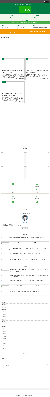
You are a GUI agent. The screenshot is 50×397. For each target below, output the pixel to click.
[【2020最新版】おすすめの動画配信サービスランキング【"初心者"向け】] (13, 158)
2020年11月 (3, 309)
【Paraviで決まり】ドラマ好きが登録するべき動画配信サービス (12, 31)
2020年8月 (3, 316)
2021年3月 (3, 304)
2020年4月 (3, 326)
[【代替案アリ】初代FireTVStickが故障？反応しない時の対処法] (37, 158)
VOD (3, 361)
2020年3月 (3, 329)
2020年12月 (3, 307)
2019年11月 (3, 338)
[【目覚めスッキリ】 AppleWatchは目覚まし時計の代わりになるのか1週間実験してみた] (37, 172)
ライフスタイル (5, 356)
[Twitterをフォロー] (24, 228)
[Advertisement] (25, 47)
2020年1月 (3, 333)
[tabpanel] (9, 26)
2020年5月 (3, 324)
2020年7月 (3, 319)
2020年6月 (3, 321)
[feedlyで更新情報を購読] (26, 228)
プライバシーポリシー (13, 393)
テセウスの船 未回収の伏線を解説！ (37, 31)
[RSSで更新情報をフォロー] (27, 228)
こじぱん (25, 222)
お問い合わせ (37, 393)
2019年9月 (3, 343)
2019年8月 (3, 346)
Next (49, 26)
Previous (1, 26)
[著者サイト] (22, 228)
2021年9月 (3, 302)
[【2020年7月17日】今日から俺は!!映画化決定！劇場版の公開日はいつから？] (13, 172)
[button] (48, 365)
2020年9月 (3, 314)
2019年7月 (3, 348)
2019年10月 (3, 341)
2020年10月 (3, 312)
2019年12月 (3, 336)
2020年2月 (3, 331)
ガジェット (4, 358)
